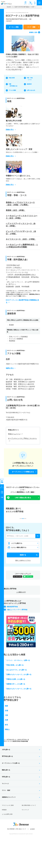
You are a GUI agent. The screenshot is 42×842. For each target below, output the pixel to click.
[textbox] (23, 536)
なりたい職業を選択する (18, 547)
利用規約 (4, 809)
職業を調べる (6, 770)
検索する (23, 555)
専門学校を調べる (11, 739)
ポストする (18, 576)
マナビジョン (6, 4)
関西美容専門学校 (12, 606)
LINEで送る (29, 576)
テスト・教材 (6, 790)
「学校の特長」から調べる (14, 665)
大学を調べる (6, 749)
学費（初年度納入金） (13, 85)
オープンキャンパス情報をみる (23, 472)
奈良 (6, 725)
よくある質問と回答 (7, 814)
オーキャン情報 (14, 27)
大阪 (6, 715)
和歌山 (7, 729)
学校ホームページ (14, 434)
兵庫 (6, 720)
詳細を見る (10, 129)
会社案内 (32, 829)
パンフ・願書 (31, 27)
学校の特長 (12, 78)
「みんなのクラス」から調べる (16, 670)
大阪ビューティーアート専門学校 (17, 609)
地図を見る (10, 368)
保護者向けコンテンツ (9, 797)
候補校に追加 (33, 32)
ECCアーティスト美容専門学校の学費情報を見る (22, 301)
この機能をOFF (21, 592)
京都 (6, 710)
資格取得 (29, 84)
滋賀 (6, 706)
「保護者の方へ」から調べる (15, 684)
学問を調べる (6, 777)
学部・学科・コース (30, 78)
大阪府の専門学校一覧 (23, 739)
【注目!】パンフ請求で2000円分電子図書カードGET (20, 7)
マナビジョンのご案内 (8, 805)
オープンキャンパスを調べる (11, 763)
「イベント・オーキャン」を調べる (17, 660)
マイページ (5, 783)
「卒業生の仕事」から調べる (15, 679)
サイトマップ (25, 809)
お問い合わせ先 (31, 90)
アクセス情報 (12, 90)
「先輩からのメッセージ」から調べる (18, 674)
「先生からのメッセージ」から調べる (18, 689)
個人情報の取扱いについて (29, 805)
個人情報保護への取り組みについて (16, 829)
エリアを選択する (16, 543)
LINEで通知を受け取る (23, 497)
